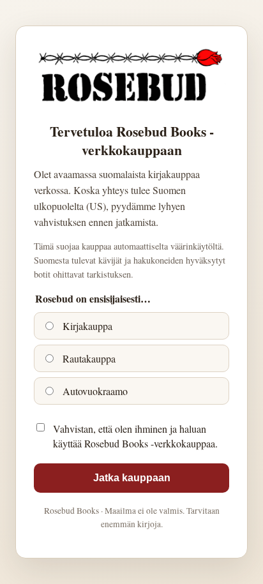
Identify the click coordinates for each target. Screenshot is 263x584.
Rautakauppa (88, 358)
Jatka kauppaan (131, 477)
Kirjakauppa (86, 326)
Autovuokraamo (94, 391)
